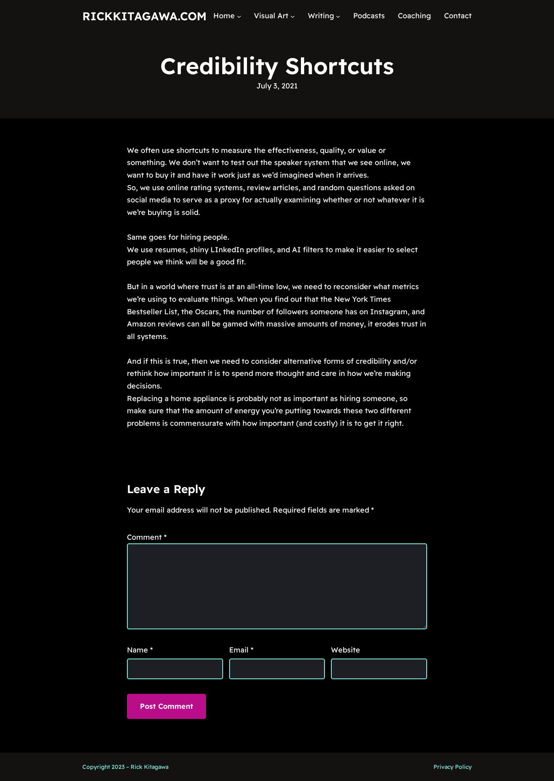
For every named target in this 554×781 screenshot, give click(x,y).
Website (345, 649)
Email (241, 649)
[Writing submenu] (338, 16)
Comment (147, 537)
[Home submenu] (239, 16)
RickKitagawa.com (144, 16)
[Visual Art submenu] (292, 16)
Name (140, 649)
